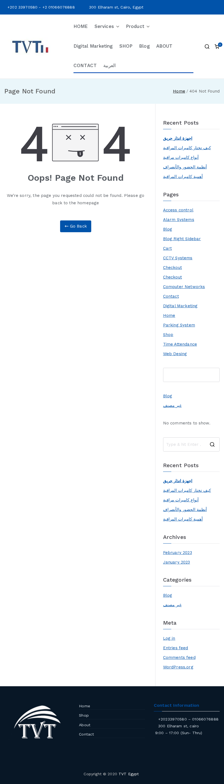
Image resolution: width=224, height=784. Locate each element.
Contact (171, 296)
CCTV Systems (178, 257)
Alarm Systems (178, 219)
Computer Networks (184, 286)
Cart (167, 248)
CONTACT (85, 65)
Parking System (179, 325)
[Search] (216, 375)
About (84, 725)
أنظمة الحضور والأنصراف (185, 167)
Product (135, 26)
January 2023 (176, 562)
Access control (178, 210)
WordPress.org (178, 667)
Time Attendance (180, 344)
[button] (116, 26)
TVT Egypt (129, 774)
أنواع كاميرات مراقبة (181, 157)
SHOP (126, 46)
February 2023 (177, 552)
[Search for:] (191, 444)
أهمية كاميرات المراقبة (183, 176)
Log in (169, 638)
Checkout (172, 267)
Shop (168, 334)
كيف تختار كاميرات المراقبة (187, 147)
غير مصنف (172, 405)
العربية (109, 65)
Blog (144, 46)
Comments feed (179, 657)
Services (104, 26)
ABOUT (164, 46)
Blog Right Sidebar (182, 238)
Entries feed (175, 647)
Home (169, 315)
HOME (80, 26)
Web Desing (175, 353)
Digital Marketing (93, 46)
